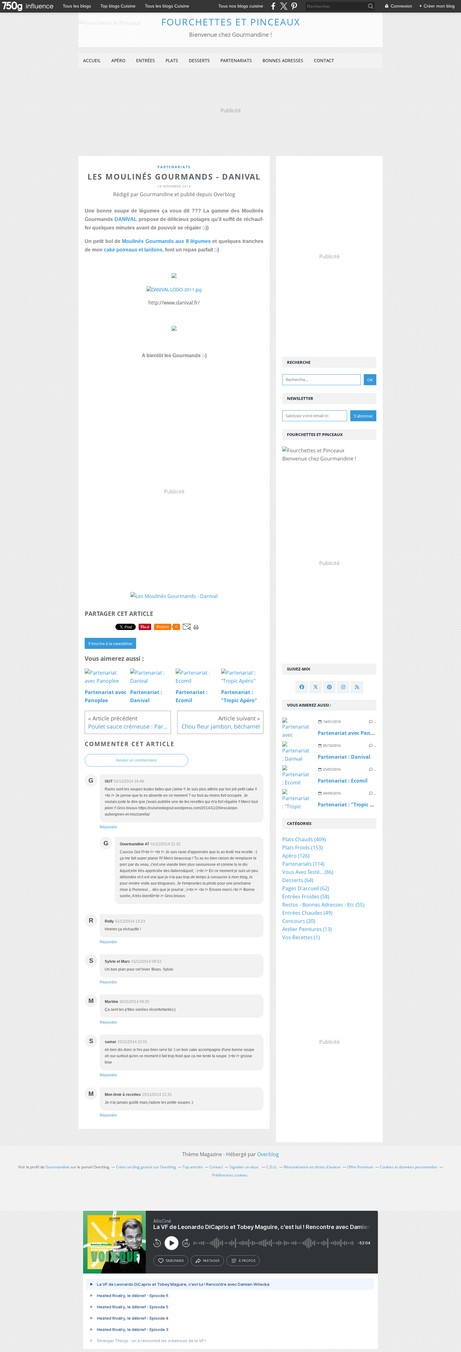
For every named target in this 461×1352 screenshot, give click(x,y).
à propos (247, 1261)
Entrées (145, 60)
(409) (304, 839)
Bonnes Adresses (282, 60)
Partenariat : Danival (344, 756)
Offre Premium (360, 1167)
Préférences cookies (229, 1175)
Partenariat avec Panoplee (351, 733)
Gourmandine (57, 1167)
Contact (324, 60)
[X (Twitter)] (284, 6)
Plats (172, 60)
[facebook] (273, 6)
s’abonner (175, 1261)
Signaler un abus (245, 1167)
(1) (301, 937)
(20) (298, 921)
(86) (307, 872)
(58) (305, 896)
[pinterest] (294, 6)
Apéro (118, 60)
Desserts (199, 60)
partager (211, 1261)
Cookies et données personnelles (408, 1167)
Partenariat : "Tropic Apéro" (352, 804)
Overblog (268, 1154)
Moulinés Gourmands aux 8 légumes (166, 241)
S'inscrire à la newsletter (110, 643)
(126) (296, 855)
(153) (302, 847)
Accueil (92, 60)
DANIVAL (125, 219)
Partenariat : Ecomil (343, 780)
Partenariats (236, 60)
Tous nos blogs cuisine (240, 5)
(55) (323, 904)
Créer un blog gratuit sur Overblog (146, 1167)
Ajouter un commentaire (136, 760)
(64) (297, 880)
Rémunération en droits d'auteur (312, 1167)
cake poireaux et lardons (133, 249)
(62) (305, 888)
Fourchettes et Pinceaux (230, 21)
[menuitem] (91, 60)
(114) (303, 863)
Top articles (193, 1167)
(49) (307, 912)
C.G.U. (271, 1167)
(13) (307, 929)
